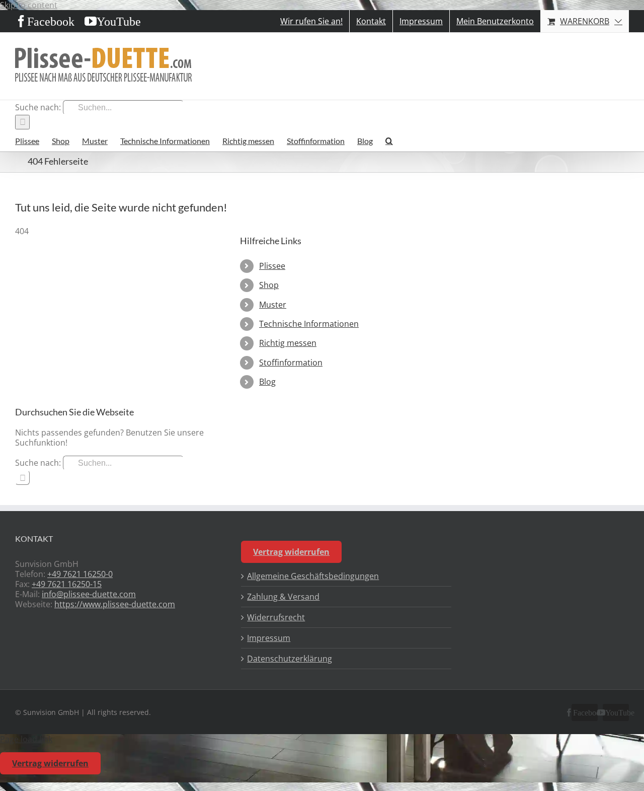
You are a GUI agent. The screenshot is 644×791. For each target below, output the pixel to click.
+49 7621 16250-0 (80, 574)
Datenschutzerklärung (289, 659)
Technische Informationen (309, 323)
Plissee (272, 265)
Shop (269, 285)
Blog (267, 381)
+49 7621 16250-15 (67, 584)
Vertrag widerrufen (291, 551)
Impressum (268, 638)
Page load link (26, 739)
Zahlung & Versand (283, 597)
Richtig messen (287, 342)
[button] (389, 140)
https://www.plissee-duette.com (114, 604)
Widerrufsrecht (276, 617)
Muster (272, 304)
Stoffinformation (291, 362)
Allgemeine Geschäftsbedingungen (313, 576)
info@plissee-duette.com (89, 594)
